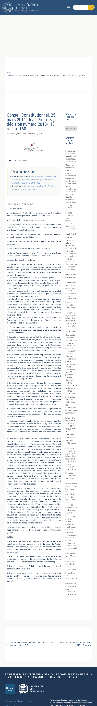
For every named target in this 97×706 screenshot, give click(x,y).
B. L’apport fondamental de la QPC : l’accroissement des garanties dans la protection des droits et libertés (34, 179)
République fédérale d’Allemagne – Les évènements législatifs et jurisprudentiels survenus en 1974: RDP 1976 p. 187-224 (71, 315)
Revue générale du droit (20, 134)
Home (9, 73)
